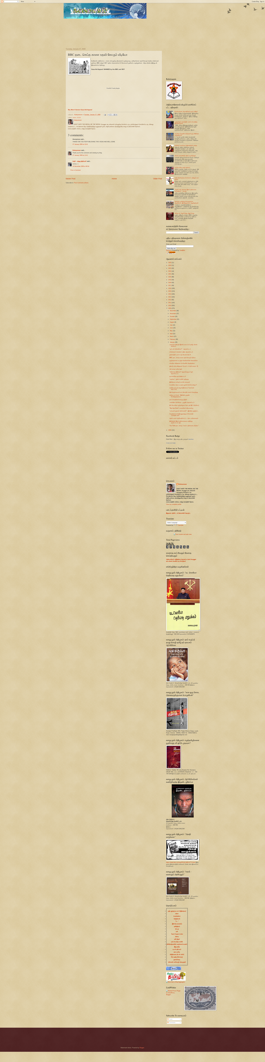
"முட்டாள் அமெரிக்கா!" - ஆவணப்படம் (180, 349)
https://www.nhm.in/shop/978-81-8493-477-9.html (180, 862)
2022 (170, 271)
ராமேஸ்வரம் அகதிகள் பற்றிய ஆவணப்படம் (181, 352)
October (172, 316)
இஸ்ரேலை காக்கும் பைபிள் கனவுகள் (179, 382)
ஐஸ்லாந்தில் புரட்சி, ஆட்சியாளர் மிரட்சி (180, 354)
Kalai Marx (191, 439)
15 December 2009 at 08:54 (81, 166)
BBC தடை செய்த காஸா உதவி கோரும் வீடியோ (182, 357)
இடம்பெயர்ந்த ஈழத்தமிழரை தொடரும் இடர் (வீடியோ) (184, 405)
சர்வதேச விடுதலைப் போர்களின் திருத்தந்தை (182, 363)
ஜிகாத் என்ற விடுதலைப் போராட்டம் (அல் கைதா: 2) (183, 366)
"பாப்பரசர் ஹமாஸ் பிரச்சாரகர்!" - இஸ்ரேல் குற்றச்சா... (184, 411)
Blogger (142, 1047)
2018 (170, 282)
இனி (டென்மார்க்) (177, 924)
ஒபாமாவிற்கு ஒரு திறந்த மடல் (177, 376)
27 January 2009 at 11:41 (80, 155)
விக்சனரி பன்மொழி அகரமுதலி (177, 962)
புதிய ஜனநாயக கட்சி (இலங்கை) (177, 911)
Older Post (157, 179)
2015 (170, 291)
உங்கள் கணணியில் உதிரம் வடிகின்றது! (185, 155)
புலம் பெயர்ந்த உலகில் (177, 941)
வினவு (177, 936)
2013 (170, 297)
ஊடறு (177, 929)
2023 (170, 268)
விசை (177, 913)
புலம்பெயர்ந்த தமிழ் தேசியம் (182, 167)
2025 (170, 262)
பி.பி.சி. (79, 117)
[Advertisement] (116, 31)
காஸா (74, 117)
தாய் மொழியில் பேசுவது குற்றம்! (178, 399)
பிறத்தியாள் (177, 919)
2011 (170, 302)
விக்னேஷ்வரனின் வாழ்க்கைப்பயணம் (177, 944)
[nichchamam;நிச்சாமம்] (173, 969)
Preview (168, 250)
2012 (170, 299)
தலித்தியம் (177, 926)
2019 (170, 280)
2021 (170, 274)
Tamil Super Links (177, 934)
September (173, 319)
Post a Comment (75, 170)
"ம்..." (177, 921)
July (171, 325)
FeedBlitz (182, 250)
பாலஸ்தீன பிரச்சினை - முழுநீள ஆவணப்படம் (181, 402)
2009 (170, 308)
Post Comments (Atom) (81, 183)
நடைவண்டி (177, 952)
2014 (170, 294)
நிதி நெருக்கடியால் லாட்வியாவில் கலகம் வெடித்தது (183, 392)
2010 (170, 305)
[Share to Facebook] (114, 115)
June (171, 328)
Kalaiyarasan (77, 150)
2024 (170, 265)
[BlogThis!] (111, 115)
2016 (170, 288)
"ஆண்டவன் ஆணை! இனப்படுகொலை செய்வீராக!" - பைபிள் (185, 190)
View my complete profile (173, 504)
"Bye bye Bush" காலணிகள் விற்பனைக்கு (181, 408)
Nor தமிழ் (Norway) (177, 957)
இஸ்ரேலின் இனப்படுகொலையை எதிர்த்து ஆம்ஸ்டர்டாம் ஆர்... (180, 422)
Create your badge (171, 443)
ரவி (177, 931)
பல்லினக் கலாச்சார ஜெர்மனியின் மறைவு (186, 145)
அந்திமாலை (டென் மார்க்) (177, 954)
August (172, 322)
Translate (180, 525)
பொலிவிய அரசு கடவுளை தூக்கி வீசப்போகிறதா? (183, 385)
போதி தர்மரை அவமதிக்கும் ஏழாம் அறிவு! (186, 111)
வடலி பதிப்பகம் (177, 949)
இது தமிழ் (177, 947)
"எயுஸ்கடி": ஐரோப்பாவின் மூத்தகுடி (179, 379)
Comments (172, 1022)
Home (114, 179)
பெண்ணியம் (176, 916)
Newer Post (70, 179)
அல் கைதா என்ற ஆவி (175, 369)
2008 (170, 430)
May (171, 330)
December (173, 310)
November (173, 313)
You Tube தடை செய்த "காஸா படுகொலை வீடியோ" (184, 425)
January (172, 342)
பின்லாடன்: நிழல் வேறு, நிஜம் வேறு (184, 213)
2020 (170, 277)
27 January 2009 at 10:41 (80, 144)
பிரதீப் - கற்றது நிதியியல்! (79, 161)
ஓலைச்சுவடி (177, 959)
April (171, 333)
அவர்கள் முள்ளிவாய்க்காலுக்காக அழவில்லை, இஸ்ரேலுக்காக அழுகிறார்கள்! (186, 202)
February (173, 339)
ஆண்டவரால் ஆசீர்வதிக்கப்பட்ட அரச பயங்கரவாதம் (183, 418)
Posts (170, 1019)
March (172, 336)
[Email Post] (104, 114)
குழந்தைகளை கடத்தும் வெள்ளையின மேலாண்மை (183, 360)
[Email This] (109, 115)
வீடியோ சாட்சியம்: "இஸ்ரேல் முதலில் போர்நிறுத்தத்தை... (179, 395)
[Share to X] (112, 115)
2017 (170, 285)
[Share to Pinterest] (116, 115)
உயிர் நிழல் (177, 939)
